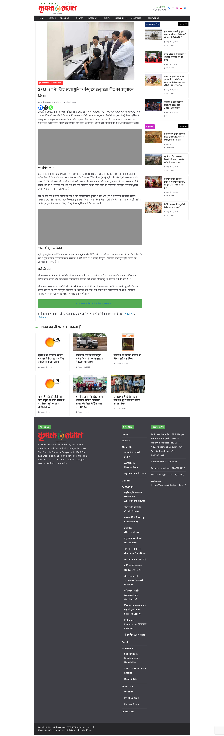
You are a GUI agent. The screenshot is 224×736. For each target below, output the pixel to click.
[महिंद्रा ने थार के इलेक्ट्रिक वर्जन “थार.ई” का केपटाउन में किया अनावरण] (90, 335)
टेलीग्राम (43, 318)
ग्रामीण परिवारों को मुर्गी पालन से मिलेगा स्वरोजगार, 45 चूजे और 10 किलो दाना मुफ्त (174, 183)
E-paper (79, 18)
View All (183, 23)
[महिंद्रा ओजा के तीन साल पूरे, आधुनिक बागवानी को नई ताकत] (153, 61)
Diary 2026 (130, 679)
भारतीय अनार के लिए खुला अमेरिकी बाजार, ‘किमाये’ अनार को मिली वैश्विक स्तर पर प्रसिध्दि (89, 402)
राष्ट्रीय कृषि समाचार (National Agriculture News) (134, 497)
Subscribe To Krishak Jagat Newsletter (131, 658)
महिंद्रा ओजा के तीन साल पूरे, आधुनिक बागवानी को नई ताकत (175, 57)
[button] (70, 18)
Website (129, 692)
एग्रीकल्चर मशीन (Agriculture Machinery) (131, 595)
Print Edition (131, 698)
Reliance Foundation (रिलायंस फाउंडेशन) (135, 624)
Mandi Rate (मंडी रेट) (135, 559)
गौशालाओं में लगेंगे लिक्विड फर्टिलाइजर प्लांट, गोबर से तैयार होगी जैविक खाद (174, 137)
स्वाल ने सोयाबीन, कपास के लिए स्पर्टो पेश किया (127, 357)
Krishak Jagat (71, 102)
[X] (45, 107)
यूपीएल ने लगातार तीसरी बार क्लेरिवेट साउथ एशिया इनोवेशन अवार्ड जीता (51, 358)
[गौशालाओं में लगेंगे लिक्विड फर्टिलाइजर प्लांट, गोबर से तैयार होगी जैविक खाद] (153, 141)
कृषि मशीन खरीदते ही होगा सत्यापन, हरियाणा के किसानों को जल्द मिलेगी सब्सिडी (175, 34)
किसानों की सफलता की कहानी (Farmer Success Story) (135, 610)
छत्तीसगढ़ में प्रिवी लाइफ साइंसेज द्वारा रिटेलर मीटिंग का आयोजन (127, 400)
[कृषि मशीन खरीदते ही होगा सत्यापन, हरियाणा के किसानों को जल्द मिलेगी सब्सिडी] (153, 39)
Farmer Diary (131, 704)
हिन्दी (163, 6)
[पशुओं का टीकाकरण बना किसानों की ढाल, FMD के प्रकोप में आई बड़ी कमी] (153, 164)
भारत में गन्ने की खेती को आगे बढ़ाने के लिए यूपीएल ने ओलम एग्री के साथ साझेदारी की (51, 402)
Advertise (136, 18)
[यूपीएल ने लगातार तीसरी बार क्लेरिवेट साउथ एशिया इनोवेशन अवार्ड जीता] (52, 335)
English (156, 6)
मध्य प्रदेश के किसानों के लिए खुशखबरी (93, 304)
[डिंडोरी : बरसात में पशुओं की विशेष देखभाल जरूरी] (153, 211)
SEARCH (52, 18)
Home (41, 18)
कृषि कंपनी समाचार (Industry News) (50, 83)
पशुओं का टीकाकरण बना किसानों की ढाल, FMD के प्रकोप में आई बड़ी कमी (174, 159)
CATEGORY (92, 18)
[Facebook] (40, 107)
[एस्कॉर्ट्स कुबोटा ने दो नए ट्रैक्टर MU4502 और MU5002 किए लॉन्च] (153, 109)
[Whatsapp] (50, 107)
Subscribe (119, 18)
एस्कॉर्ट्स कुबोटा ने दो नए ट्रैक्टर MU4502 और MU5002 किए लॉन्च (173, 105)
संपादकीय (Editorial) (135, 635)
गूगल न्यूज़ (129, 314)
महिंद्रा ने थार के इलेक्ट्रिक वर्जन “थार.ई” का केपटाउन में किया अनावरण (89, 358)
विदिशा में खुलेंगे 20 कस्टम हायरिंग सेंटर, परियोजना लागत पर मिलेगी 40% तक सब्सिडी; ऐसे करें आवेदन (174, 81)
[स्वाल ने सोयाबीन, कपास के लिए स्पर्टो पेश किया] (128, 335)
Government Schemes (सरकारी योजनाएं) (133, 580)
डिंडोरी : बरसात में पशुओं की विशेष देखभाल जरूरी (175, 206)
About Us (64, 18)
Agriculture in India (135, 473)
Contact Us (153, 18)
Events (107, 18)
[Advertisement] (90, 147)
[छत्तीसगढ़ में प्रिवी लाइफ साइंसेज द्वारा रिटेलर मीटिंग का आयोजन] (128, 377)
